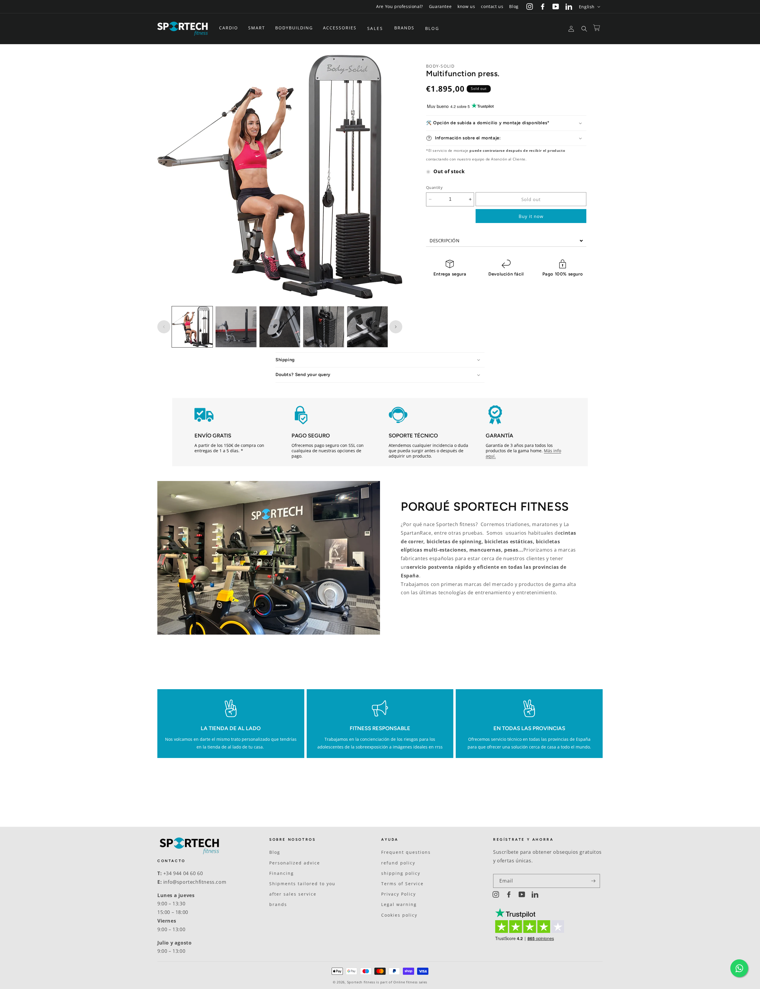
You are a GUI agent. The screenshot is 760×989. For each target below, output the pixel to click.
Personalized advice (294, 863)
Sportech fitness (361, 982)
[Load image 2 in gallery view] (236, 326)
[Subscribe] (593, 881)
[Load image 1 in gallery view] (192, 326)
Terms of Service (402, 883)
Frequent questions (406, 852)
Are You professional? (399, 6)
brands (278, 904)
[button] (230, 28)
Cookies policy (399, 915)
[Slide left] (163, 326)
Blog (513, 6)
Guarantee (440, 6)
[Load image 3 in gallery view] (279, 326)
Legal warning (399, 904)
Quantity (434, 187)
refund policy (398, 863)
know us (466, 6)
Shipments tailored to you (302, 883)
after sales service (292, 894)
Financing (281, 873)
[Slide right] (395, 326)
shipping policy (400, 873)
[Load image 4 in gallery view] (323, 326)
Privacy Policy (398, 894)
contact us (492, 6)
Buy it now (531, 216)
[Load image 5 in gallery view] (367, 326)
